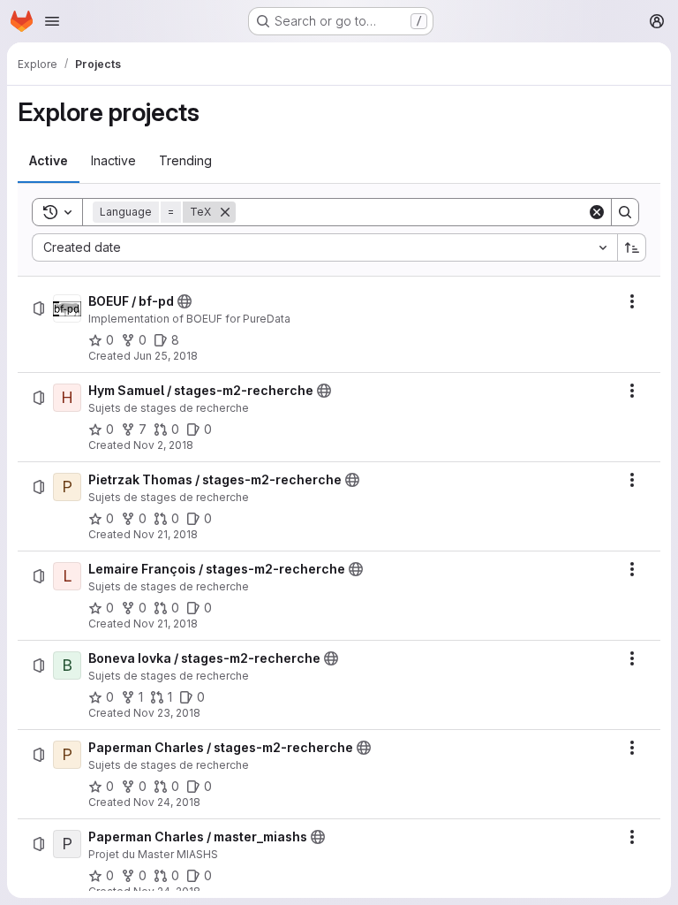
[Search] (625, 212)
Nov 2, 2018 (163, 445)
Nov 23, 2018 (166, 712)
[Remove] (225, 212)
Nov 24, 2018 (166, 802)
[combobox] (324, 247)
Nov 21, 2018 (165, 534)
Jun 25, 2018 (165, 355)
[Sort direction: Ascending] (632, 247)
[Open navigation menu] (52, 21)
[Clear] (596, 212)
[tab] (48, 161)
